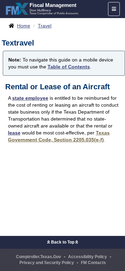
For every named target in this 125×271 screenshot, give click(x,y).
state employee (30, 98)
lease (14, 133)
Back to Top (62, 242)
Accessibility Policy (87, 256)
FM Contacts (93, 262)
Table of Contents (69, 66)
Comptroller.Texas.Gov (38, 256)
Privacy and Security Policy (46, 262)
